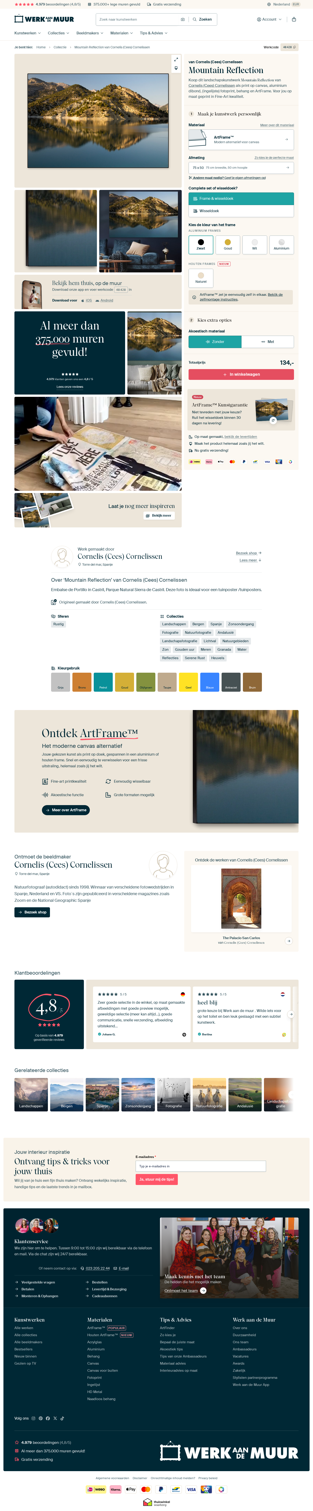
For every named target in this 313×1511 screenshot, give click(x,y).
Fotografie (170, 632)
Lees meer (249, 560)
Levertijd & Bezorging (109, 1289)
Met (271, 341)
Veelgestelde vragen (38, 1282)
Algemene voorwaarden (112, 1478)
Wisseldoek (209, 210)
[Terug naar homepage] (44, 18)
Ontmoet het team (181, 1290)
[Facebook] (47, 1418)
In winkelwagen (245, 374)
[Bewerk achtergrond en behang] (176, 68)
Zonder (218, 341)
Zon (165, 649)
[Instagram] (33, 1418)
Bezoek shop (247, 553)
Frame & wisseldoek (216, 198)
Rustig (58, 624)
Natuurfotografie (198, 632)
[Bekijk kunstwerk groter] (176, 59)
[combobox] (137, 19)
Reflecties (170, 658)
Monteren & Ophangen (40, 1296)
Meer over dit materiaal (277, 125)
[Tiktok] (62, 1418)
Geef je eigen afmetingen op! (229, 178)
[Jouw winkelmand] (294, 19)
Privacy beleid (207, 1478)
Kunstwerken (25, 33)
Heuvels (217, 658)
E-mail (124, 1268)
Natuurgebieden (235, 641)
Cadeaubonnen (104, 1296)
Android (107, 300)
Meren (206, 649)
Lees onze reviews (70, 387)
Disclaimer (140, 1478)
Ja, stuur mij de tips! (156, 1179)
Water (242, 649)
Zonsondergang (241, 624)
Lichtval (210, 641)
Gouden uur (184, 649)
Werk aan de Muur (254, 1319)
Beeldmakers (88, 33)
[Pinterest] (40, 1418)
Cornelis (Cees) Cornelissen (219, 62)
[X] (55, 1418)
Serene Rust (195, 658)
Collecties (56, 33)
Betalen (28, 1289)
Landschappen (174, 624)
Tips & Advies (151, 33)
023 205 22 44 (98, 1268)
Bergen (198, 624)
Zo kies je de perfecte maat (274, 158)
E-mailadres (146, 1157)
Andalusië (226, 632)
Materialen (119, 33)
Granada (224, 649)
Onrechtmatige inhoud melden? (173, 1478)
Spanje (216, 624)
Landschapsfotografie (179, 641)
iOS (89, 300)
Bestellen (99, 1282)
